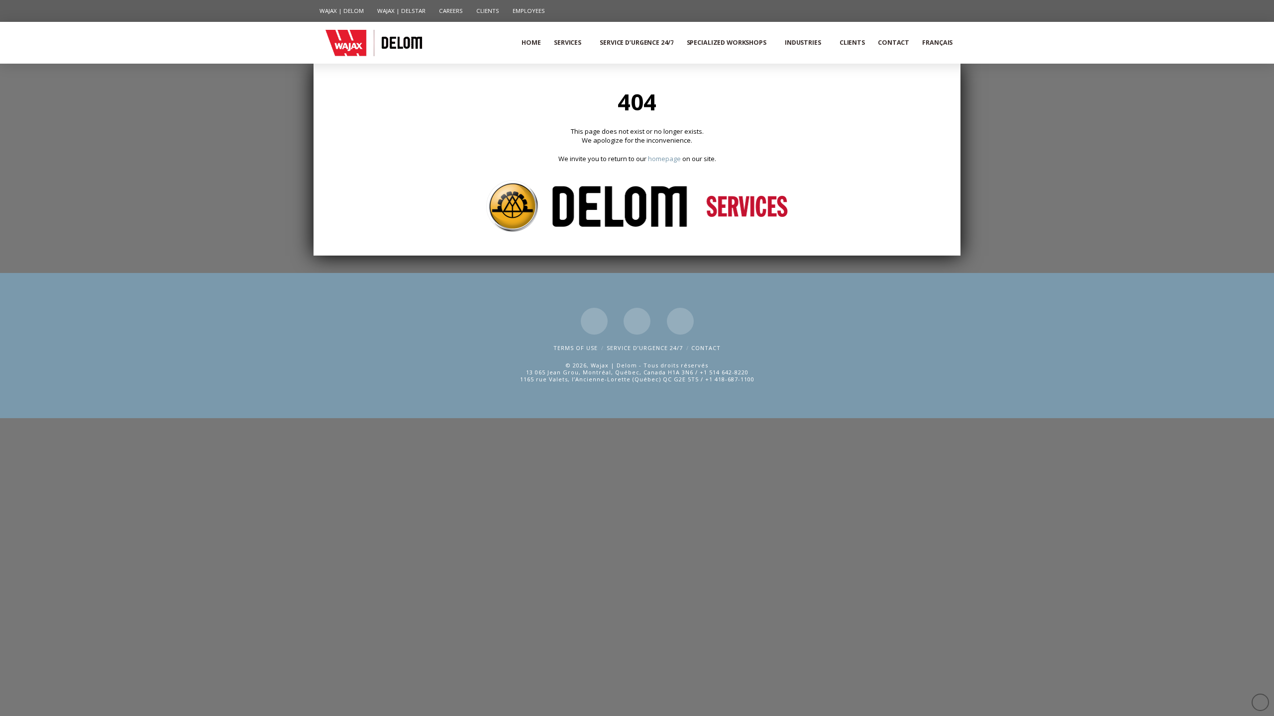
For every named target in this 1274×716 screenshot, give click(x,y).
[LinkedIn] (637, 321)
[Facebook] (594, 321)
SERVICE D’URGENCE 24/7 (645, 348)
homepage (665, 158)
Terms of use (575, 348)
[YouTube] (680, 321)
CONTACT (706, 348)
